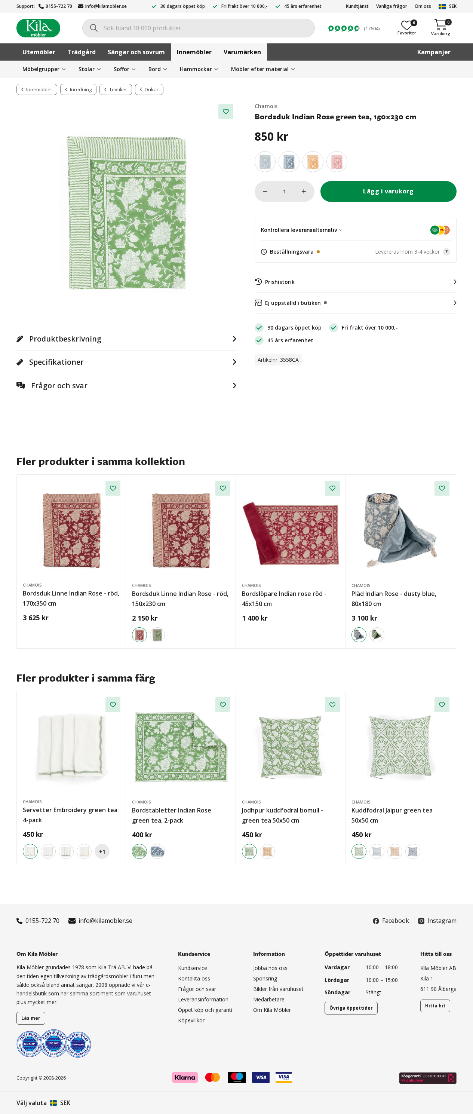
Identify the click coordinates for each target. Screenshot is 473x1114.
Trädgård (81, 52)
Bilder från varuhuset (278, 988)
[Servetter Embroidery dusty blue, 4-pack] (48, 851)
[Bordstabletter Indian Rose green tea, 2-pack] (181, 746)
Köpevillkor (191, 1020)
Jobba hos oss (270, 967)
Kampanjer (434, 52)
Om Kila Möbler (272, 1009)
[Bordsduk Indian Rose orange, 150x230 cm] (312, 161)
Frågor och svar (197, 988)
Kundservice (192, 967)
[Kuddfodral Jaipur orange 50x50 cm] (394, 851)
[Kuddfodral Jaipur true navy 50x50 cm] (412, 851)
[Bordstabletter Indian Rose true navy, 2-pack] (157, 851)
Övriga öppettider (351, 1008)
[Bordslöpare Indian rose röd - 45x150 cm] (291, 530)
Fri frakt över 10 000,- (244, 6)
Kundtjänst (357, 6)
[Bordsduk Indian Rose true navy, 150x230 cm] (289, 161)
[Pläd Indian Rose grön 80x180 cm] (376, 634)
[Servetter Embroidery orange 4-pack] (84, 851)
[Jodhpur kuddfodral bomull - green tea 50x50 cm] (291, 746)
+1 (102, 851)
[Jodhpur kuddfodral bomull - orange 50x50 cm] (267, 851)
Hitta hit (435, 1006)
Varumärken (242, 52)
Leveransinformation (203, 999)
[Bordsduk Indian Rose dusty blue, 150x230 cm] (265, 161)
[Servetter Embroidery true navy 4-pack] (66, 851)
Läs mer (30, 1018)
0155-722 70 (59, 6)
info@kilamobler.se (106, 6)
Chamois (266, 106)
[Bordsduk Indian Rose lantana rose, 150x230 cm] (336, 161)
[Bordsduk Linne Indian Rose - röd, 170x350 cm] (71, 529)
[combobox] (198, 28)
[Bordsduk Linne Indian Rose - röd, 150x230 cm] (181, 530)
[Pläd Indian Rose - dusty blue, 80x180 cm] (400, 530)
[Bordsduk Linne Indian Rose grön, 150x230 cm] (157, 634)
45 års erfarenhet (303, 6)
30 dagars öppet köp (182, 6)
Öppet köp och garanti (205, 1009)
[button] (356, 251)
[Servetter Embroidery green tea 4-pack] (71, 746)
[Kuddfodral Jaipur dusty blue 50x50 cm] (376, 851)
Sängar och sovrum (136, 52)
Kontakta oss (194, 978)
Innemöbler (194, 52)
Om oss (423, 6)
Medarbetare (269, 999)
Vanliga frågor (391, 6)
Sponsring (265, 978)
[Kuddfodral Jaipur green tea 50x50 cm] (400, 746)
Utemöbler (38, 52)
